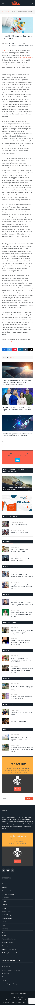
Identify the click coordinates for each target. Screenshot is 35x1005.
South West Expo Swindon (19, 524)
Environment (5, 897)
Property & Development (9, 939)
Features (4, 904)
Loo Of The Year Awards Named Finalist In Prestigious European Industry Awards (20, 642)
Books (4, 884)
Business (4, 887)
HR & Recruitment (7, 918)
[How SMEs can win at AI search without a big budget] (5, 558)
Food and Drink (6, 911)
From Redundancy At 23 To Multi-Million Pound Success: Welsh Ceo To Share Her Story (22, 604)
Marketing (5, 928)
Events (4, 901)
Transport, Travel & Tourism (9, 949)
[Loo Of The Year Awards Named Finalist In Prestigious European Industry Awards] (5, 640)
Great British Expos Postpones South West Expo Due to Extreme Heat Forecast (22, 670)
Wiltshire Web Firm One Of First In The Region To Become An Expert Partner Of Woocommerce (17, 409)
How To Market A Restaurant (19, 721)
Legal (3, 925)
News (3, 932)
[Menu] (3, 3)
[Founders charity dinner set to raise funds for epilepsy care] (5, 696)
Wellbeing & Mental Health (25, 45)
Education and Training (8, 894)
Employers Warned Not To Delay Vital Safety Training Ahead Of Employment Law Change (22, 632)
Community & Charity (8, 891)
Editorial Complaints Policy (9, 984)
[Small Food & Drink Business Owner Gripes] (5, 712)
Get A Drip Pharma (25, 57)
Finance (4, 908)
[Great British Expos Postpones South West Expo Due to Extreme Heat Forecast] (5, 668)
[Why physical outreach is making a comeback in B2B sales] (5, 549)
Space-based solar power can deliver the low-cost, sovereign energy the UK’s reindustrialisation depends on (17, 382)
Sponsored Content (7, 942)
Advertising (5, 973)
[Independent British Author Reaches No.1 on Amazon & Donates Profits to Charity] (5, 686)
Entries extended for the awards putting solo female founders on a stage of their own (21, 659)
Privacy (4, 977)
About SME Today (7, 966)
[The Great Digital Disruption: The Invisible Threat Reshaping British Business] (17, 423)
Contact (4, 980)
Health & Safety (6, 915)
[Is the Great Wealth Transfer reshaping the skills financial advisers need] (5, 574)
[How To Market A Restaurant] (5, 721)
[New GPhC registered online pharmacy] (17, 25)
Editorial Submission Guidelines (11, 970)
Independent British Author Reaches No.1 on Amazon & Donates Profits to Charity (22, 687)
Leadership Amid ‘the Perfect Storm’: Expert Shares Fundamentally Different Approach (22, 739)
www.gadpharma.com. (12, 342)
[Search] (32, 3)
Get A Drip (5, 50)
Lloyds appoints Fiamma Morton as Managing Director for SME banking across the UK (21, 614)
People (4, 935)
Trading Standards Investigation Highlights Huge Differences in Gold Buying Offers (21, 586)
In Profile (4, 922)
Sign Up (17, 789)
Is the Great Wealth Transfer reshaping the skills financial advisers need (22, 576)
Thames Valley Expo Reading (19, 532)
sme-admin (11, 43)
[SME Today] (16, 3)
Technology (12, 45)
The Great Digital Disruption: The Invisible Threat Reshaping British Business (17, 434)
